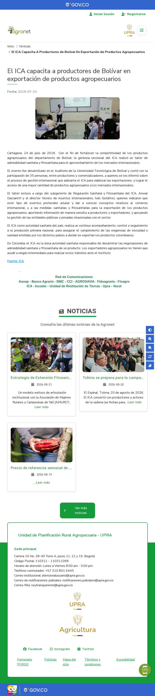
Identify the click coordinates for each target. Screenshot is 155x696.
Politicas (50, 659)
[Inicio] (20, 30)
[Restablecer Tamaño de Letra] (150, 357)
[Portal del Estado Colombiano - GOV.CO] (77, 5)
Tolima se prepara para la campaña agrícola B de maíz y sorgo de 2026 (113, 377)
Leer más (42, 407)
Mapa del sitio (69, 662)
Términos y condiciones (93, 662)
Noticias (25, 46)
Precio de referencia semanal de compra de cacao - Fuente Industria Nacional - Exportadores (41, 468)
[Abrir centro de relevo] (150, 365)
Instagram (62, 649)
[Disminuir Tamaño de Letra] (150, 348)
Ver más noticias (81, 510)
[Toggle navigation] (141, 30)
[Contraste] (150, 330)
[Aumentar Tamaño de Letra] (150, 339)
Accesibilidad (125, 659)
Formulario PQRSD (24, 662)
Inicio (10, 46)
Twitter (88, 649)
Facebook (35, 649)
